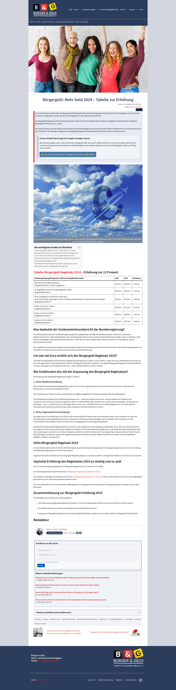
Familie (122, 9)
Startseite (32, 22)
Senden (41, 565)
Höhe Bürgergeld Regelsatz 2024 (45, 261)
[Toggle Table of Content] (78, 247)
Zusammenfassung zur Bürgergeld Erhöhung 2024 (51, 266)
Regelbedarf (129, 619)
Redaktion (119, 680)
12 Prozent (37, 619)
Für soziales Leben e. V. (49, 660)
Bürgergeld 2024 (55, 619)
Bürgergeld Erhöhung (68, 619)
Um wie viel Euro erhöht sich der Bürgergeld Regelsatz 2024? (54, 256)
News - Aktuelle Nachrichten (46, 22)
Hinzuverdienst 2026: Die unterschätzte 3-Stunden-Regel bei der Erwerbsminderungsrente (70, 600)
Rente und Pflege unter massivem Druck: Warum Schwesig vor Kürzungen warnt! (67, 592)
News (70, 9)
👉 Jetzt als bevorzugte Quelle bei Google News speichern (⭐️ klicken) (67, 154)
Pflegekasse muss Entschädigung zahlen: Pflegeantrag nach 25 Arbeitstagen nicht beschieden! (72, 577)
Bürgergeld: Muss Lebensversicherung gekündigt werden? (109, 632)
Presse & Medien (130, 680)
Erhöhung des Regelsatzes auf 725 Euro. (87, 477)
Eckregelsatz (103, 619)
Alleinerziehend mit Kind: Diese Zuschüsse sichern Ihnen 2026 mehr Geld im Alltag (67, 585)
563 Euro (45, 619)
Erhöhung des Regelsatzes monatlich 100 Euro (84, 472)
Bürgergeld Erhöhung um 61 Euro (87, 619)
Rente (76, 9)
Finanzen (132, 9)
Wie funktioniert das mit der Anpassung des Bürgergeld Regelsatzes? (57, 258)
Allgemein (139, 109)
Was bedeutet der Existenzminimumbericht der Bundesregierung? (56, 253)
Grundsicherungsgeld (88, 9)
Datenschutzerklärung (51, 562)
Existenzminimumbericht (116, 619)
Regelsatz (138, 619)
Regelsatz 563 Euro (40, 624)
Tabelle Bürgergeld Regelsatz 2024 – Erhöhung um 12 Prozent (55, 250)
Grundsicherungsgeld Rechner (109, 9)
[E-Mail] (77, 533)
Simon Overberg (135, 107)
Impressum (91, 680)
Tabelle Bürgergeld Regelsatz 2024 (57, 272)
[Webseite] (80, 533)
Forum (141, 9)
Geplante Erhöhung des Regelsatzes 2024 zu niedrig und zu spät (55, 264)
